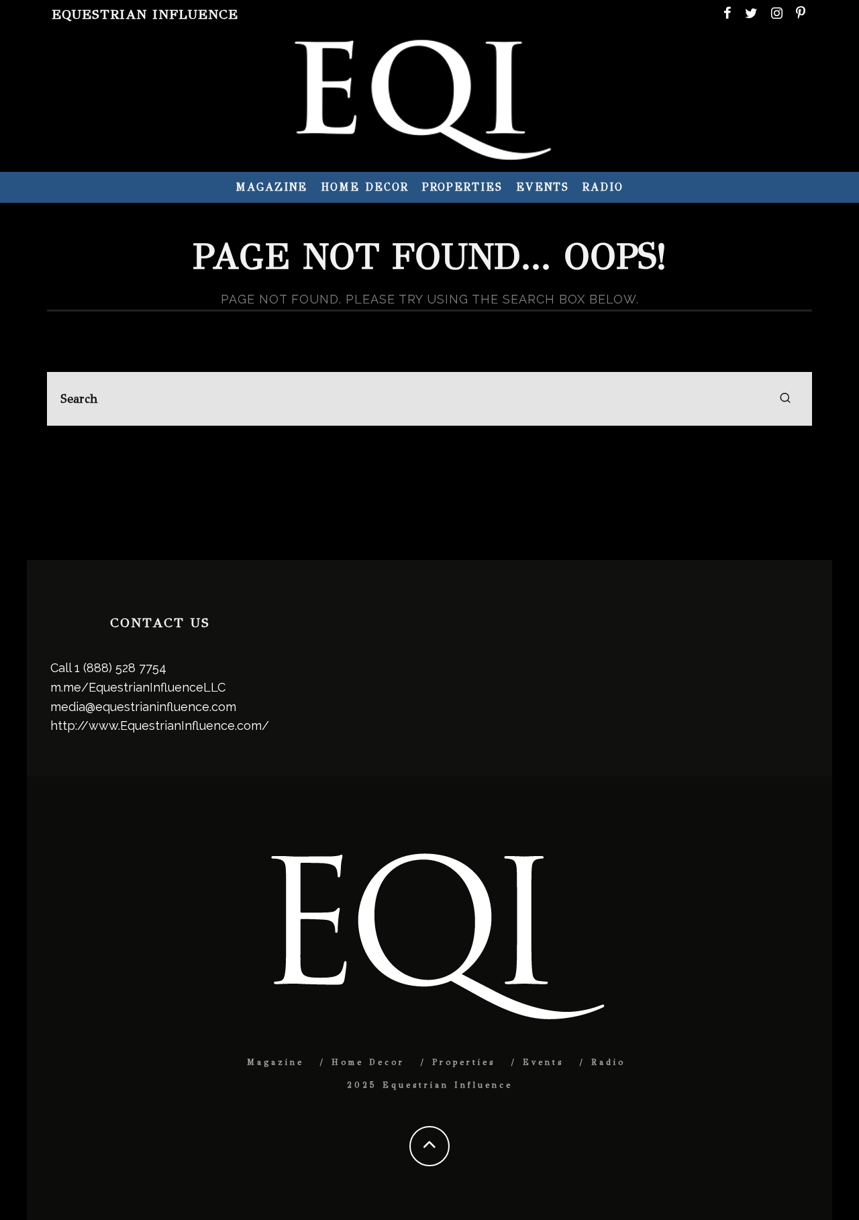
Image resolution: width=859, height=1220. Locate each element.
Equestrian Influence (145, 14)
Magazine (271, 187)
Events (543, 187)
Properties (462, 187)
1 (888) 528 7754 (120, 668)
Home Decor (364, 187)
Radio (603, 187)
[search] (785, 399)
